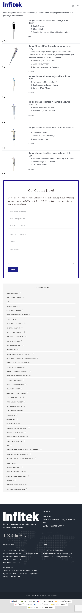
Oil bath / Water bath (14, 380)
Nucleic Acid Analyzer (14, 441)
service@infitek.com (64, 553)
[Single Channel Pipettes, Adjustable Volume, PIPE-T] (13, 56)
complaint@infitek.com (61, 556)
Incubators (11, 415)
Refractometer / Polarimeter (17, 315)
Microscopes (11, 350)
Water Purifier (12, 424)
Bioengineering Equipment (16, 437)
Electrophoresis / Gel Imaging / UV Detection (23, 450)
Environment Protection (16, 489)
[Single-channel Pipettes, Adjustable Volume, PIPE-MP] (13, 112)
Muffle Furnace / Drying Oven (17, 376)
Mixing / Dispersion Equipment (17, 371)
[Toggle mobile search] (73, 6)
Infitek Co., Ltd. (39, 595)
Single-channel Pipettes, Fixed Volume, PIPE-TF (51, 127)
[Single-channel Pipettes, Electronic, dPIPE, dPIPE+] (13, 30)
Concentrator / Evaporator (17, 363)
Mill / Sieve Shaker (13, 389)
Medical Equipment (13, 467)
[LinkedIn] (16, 535)
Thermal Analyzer (13, 341)
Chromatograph (12, 293)
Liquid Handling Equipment (16, 393)
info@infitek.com (56, 550)
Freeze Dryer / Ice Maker (15, 384)
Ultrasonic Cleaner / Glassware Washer (21, 358)
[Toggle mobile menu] (78, 6)
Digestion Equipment (14, 398)
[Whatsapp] (13, 535)
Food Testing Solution (15, 472)
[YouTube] (21, 535)
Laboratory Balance (14, 345)
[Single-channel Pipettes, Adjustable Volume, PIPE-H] (13, 86)
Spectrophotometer (14, 297)
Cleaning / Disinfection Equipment (19, 354)
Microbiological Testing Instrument (20, 458)
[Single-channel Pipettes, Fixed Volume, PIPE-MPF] (13, 163)
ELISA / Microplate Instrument (17, 454)
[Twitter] (8, 535)
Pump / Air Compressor (15, 402)
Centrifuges (11, 419)
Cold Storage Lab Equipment (17, 428)
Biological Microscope (15, 432)
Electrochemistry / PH (15, 323)
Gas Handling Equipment (15, 411)
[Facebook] (4, 535)
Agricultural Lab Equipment (17, 476)
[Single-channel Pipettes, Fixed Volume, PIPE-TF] (13, 137)
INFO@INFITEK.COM (56, 526)
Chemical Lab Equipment (15, 485)
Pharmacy (10, 480)
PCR (8, 445)
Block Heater (11, 463)
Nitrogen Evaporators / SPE (17, 367)
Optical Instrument (14, 310)
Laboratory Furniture (15, 406)
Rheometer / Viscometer (15, 336)
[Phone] (25, 535)
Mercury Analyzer (13, 306)
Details (32, 37)
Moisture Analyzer (13, 328)
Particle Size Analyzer (15, 332)
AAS (8, 302)
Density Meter (12, 319)
